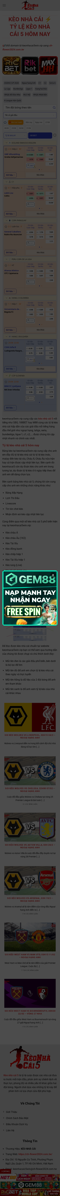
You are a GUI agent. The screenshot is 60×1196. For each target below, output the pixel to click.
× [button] (53, 575)
